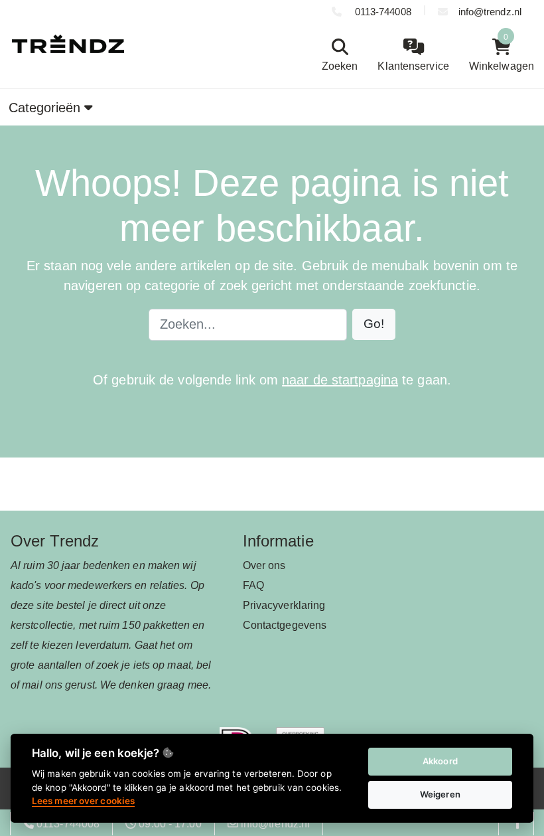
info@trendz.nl (489, 11)
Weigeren (440, 794)
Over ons (264, 565)
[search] (336, 55)
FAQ (253, 585)
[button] (373, 324)
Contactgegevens (285, 625)
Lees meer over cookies (83, 800)
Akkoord (440, 761)
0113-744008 (381, 11)
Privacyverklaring (284, 605)
